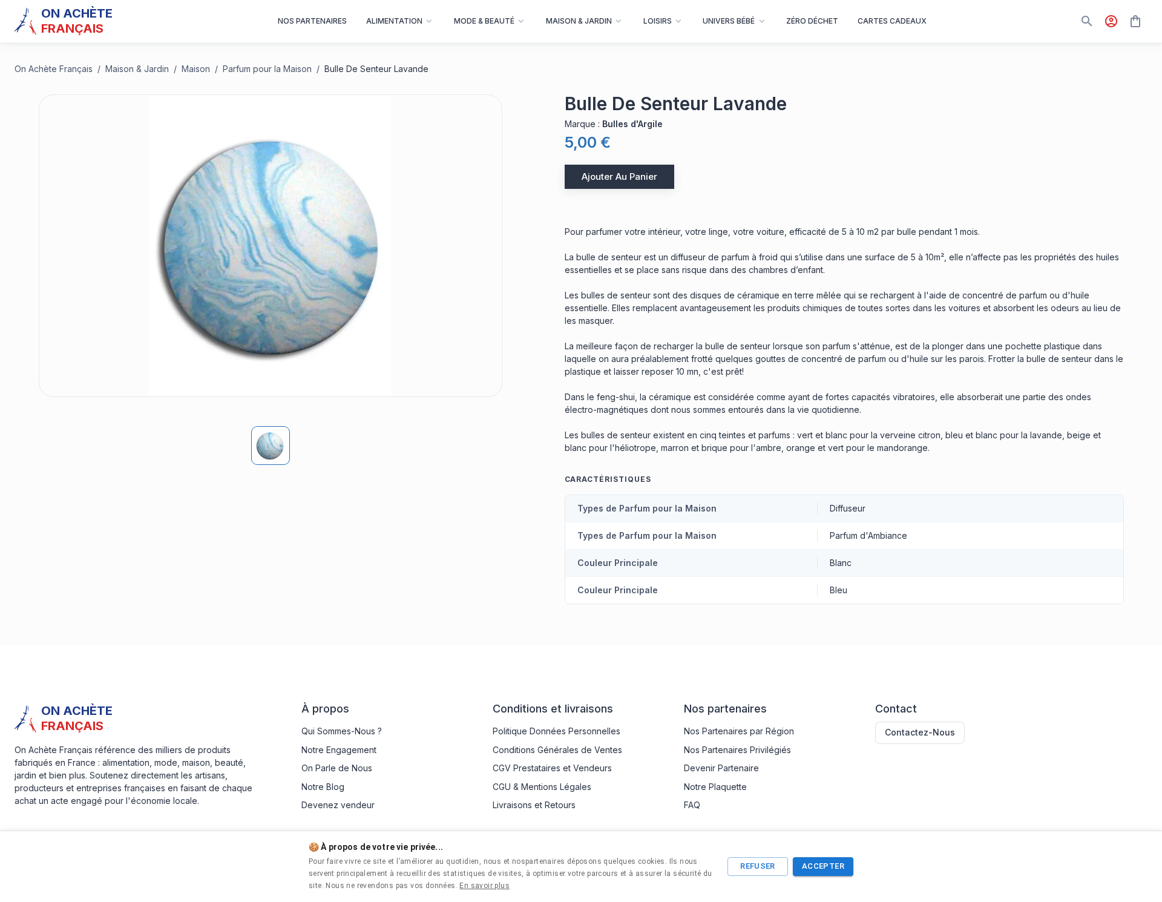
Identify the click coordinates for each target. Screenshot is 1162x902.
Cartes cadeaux (892, 20)
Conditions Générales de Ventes (557, 750)
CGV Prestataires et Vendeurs (552, 768)
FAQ (692, 805)
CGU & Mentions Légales (542, 787)
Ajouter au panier (619, 176)
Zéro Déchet (812, 20)
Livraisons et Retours (534, 805)
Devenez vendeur (338, 805)
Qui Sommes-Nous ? (341, 731)
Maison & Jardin (137, 69)
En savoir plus (484, 885)
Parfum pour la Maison (267, 69)
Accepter (823, 866)
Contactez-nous (920, 732)
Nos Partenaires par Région (739, 731)
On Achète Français (54, 69)
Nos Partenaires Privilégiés (737, 750)
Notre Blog (322, 787)
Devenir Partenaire (721, 768)
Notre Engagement (338, 750)
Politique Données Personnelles (556, 731)
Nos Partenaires (312, 20)
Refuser (757, 866)
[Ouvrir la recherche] (1087, 21)
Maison (196, 69)
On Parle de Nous (336, 768)
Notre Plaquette (715, 787)
